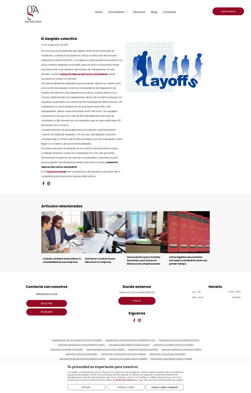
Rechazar (86, 387)
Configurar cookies (125, 387)
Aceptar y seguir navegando (164, 387)
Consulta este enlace (123, 379)
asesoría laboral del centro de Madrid (83, 74)
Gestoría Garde (56, 171)
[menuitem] (99, 12)
